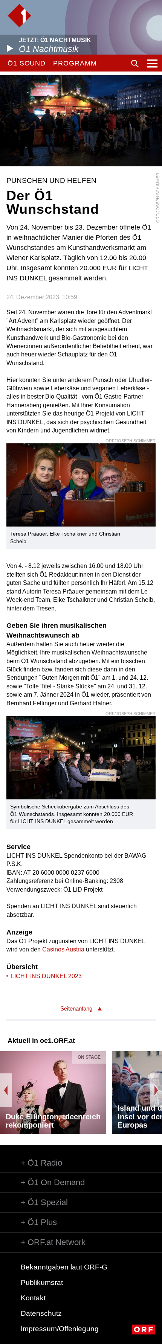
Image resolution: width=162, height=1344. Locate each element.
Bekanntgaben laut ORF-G (64, 1267)
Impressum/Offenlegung (60, 1329)
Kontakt (33, 1298)
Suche (135, 63)
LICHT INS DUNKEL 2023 (46, 976)
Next (156, 1090)
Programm (74, 63)
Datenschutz (41, 1313)
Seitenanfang (76, 1008)
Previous (6, 1090)
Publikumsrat (42, 1282)
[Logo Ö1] (19, 15)
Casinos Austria (63, 949)
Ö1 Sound (27, 63)
